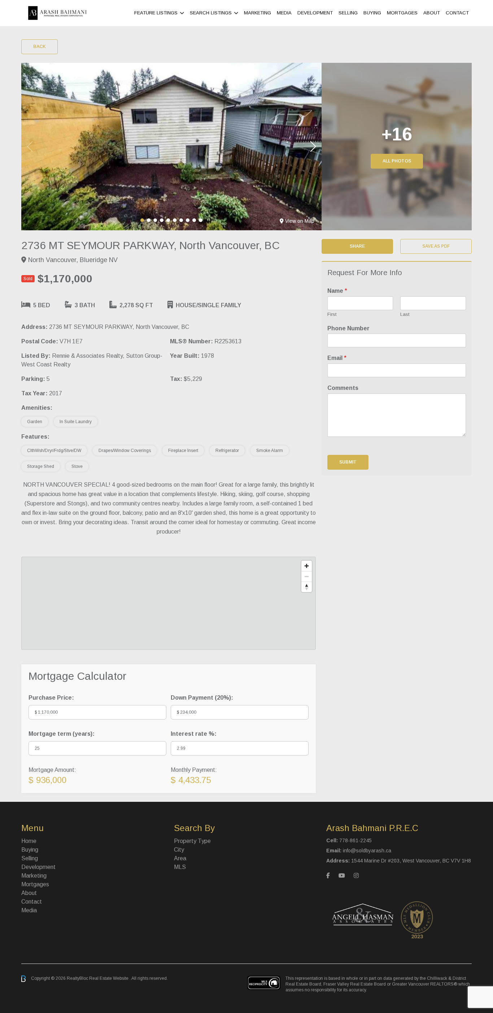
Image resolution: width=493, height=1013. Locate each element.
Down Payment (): (202, 698)
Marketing (257, 13)
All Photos (397, 161)
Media (284, 13)
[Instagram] (356, 876)
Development (315, 13)
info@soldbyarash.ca (367, 850)
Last (404, 314)
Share (357, 246)
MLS (180, 867)
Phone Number (348, 328)
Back (39, 46)
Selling (348, 13)
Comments (342, 388)
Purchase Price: (51, 698)
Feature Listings (156, 13)
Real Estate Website (109, 978)
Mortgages (402, 13)
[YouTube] (342, 876)
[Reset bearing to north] (306, 587)
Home (28, 841)
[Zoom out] (306, 576)
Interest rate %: (194, 734)
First (331, 314)
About (431, 13)
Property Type (192, 841)
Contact (457, 13)
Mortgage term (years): (62, 734)
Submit (348, 462)
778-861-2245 (355, 840)
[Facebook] (328, 876)
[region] (168, 603)
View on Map (299, 221)
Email (336, 358)
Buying (372, 13)
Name (337, 291)
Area (180, 858)
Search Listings (211, 13)
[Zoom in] (306, 566)
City (179, 850)
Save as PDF (436, 246)
